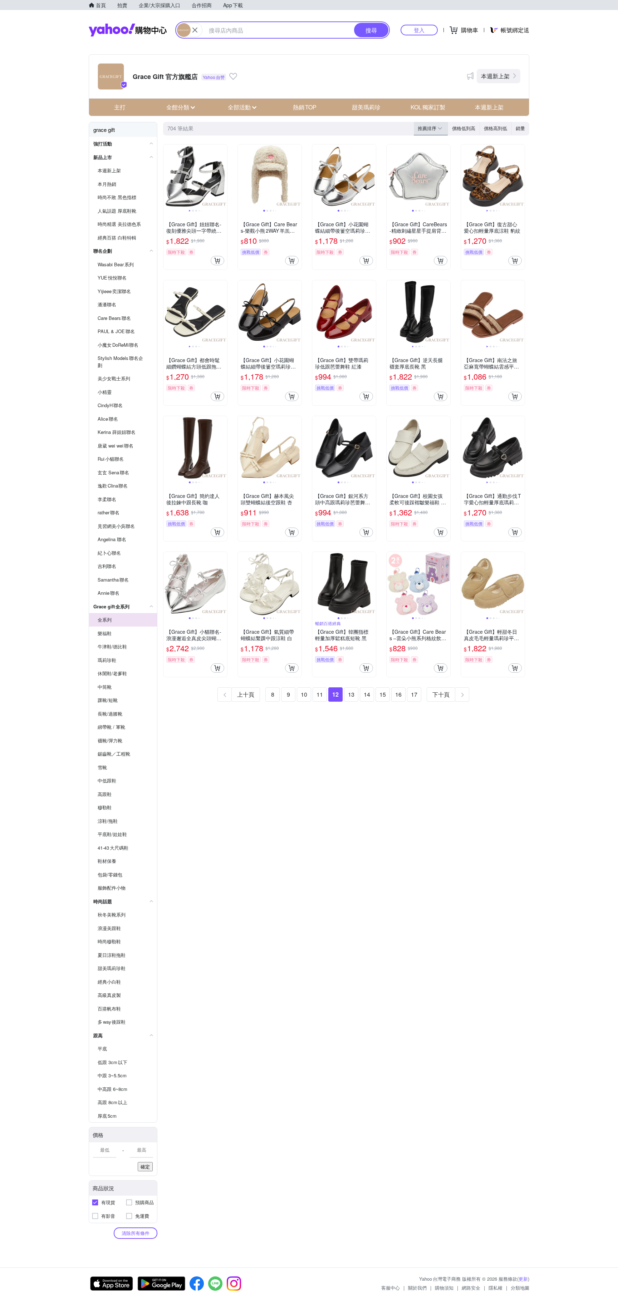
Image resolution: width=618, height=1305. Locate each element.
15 (382, 694)
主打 (120, 107)
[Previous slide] (168, 176)
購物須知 (444, 1287)
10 (304, 694)
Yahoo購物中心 (128, 30)
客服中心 (390, 1287)
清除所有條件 (135, 1233)
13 (351, 694)
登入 (419, 30)
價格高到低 (495, 128)
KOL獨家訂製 (428, 107)
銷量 (520, 128)
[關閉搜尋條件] (195, 30)
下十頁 (441, 694)
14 (367, 694)
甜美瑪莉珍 (366, 107)
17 (414, 694)
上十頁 (245, 694)
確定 (145, 1166)
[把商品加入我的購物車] (217, 260)
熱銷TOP (305, 107)
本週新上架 (495, 76)
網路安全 (471, 1287)
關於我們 (417, 1287)
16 (398, 694)
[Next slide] (222, 176)
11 (320, 694)
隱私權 (495, 1287)
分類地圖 (520, 1287)
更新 (523, 1278)
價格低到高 (463, 128)
